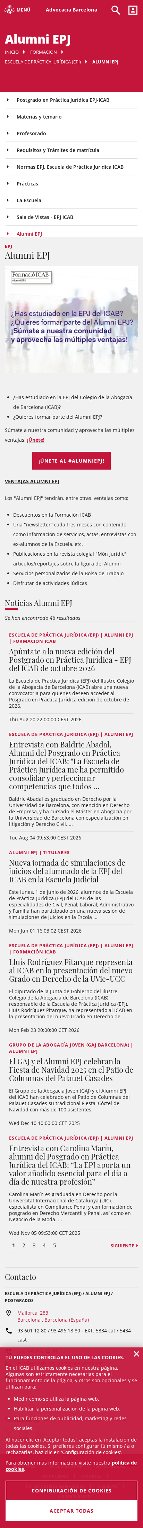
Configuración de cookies (72, 1490)
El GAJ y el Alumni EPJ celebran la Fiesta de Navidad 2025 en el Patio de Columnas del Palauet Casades (71, 1069)
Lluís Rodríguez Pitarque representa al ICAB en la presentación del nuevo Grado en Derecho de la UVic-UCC (71, 970)
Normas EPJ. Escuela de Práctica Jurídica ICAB (70, 167)
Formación (43, 52)
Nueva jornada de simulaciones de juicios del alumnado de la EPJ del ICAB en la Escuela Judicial (67, 870)
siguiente (122, 1245)
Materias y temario (39, 116)
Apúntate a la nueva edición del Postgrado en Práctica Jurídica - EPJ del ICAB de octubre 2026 (70, 659)
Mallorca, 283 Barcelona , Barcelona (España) (53, 1316)
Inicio (12, 52)
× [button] (136, 1353)
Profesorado (31, 133)
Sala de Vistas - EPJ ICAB (45, 217)
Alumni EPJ (29, 233)
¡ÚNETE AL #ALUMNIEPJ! (71, 460)
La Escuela (29, 200)
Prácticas (27, 183)
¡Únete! (35, 439)
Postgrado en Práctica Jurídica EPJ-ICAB (63, 100)
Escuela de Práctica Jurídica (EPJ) (43, 62)
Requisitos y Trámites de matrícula (58, 150)
